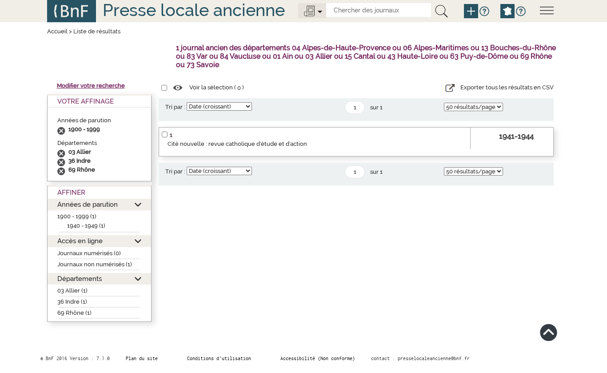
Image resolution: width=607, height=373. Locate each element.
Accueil (57, 31)
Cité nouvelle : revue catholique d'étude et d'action (237, 143)
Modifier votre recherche (91, 85)
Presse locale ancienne (194, 10)
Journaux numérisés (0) (89, 253)
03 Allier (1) (72, 290)
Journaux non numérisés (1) (94, 264)
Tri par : (175, 107)
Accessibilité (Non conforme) (317, 358)
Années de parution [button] (87, 204)
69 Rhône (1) (74, 312)
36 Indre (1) (72, 301)
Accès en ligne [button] (80, 241)
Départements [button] (79, 278)
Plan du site (142, 358)
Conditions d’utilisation (219, 358)
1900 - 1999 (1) (76, 216)
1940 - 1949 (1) (86, 225)
